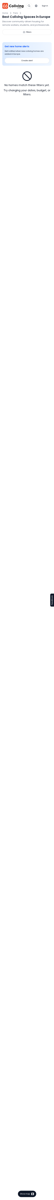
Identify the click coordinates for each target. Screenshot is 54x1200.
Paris (15, 13)
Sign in (45, 6)
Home (5, 13)
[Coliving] (13, 6)
